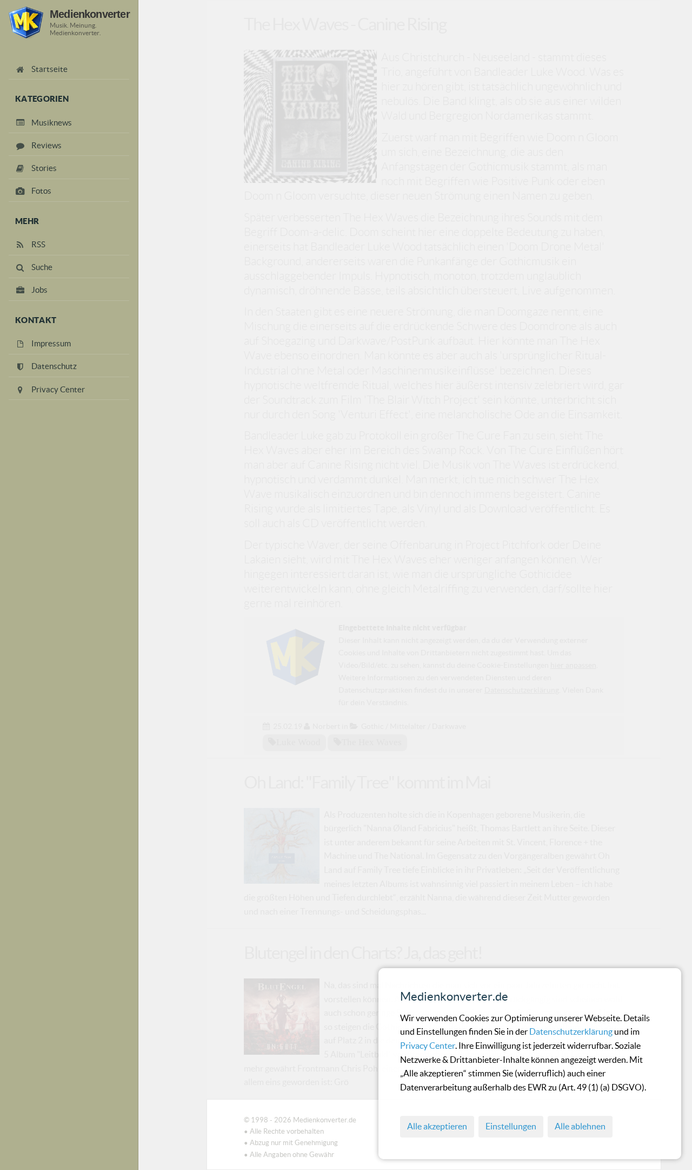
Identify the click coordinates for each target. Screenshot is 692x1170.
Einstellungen (510, 1126)
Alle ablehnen (580, 1126)
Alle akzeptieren (437, 1126)
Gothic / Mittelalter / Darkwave (413, 726)
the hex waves (372, 742)
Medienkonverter (90, 14)
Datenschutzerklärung (571, 1031)
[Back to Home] (26, 22)
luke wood (298, 742)
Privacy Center (427, 1045)
